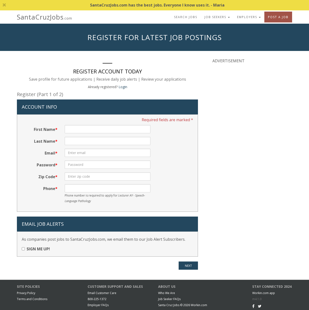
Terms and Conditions (32, 299)
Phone (49, 188)
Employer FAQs (98, 305)
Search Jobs (185, 17)
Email (50, 153)
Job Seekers (215, 17)
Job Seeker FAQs (169, 299)
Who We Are (166, 293)
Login (123, 87)
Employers (247, 17)
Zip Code (46, 176)
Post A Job (278, 17)
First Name (44, 129)
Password (46, 165)
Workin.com (199, 305)
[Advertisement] (248, 99)
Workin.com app (263, 293)
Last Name (44, 141)
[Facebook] (253, 306)
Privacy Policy (26, 293)
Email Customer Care (102, 293)
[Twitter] (259, 306)
